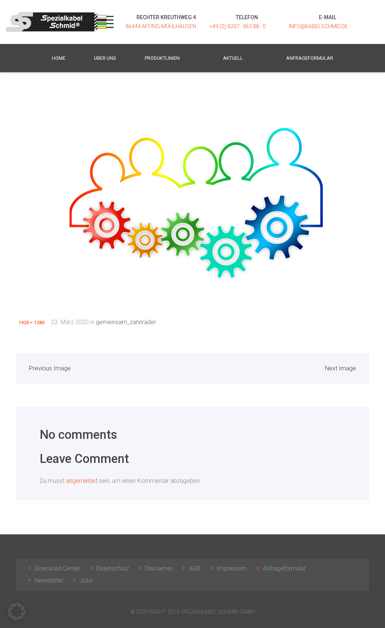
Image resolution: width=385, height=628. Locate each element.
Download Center (57, 568)
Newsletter (49, 580)
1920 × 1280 (31, 322)
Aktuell (233, 58)
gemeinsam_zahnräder (126, 322)
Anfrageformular (309, 58)
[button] (16, 611)
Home (58, 58)
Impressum (232, 568)
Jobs (86, 580)
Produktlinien (162, 58)
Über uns (105, 58)
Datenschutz (112, 568)
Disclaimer (159, 568)
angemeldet (81, 480)
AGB (194, 568)
